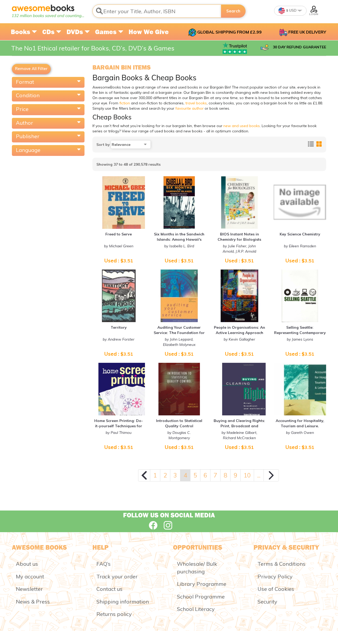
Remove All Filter (31, 68)
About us (27, 563)
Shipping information (122, 601)
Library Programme (201, 584)
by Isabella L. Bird (179, 246)
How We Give (149, 31)
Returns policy (114, 614)
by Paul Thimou (119, 432)
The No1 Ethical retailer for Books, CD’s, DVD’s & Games (92, 48)
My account (30, 576)
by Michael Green (118, 246)
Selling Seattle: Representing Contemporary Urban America (300, 332)
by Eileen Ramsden (300, 246)
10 (247, 475)
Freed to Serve (118, 234)
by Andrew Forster (118, 339)
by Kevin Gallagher (239, 339)
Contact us (109, 589)
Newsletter (29, 589)
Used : (118, 260)
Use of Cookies (275, 589)
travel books (196, 103)
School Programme (201, 596)
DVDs (75, 31)
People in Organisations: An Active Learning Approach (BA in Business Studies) (239, 332)
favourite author (189, 108)
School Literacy (196, 609)
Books (21, 31)
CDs (49, 31)
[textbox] (156, 11)
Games (106, 31)
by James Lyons (300, 339)
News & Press (33, 601)
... (258, 475)
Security (267, 601)
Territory (119, 327)
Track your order (117, 576)
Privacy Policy (275, 576)
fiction (124, 103)
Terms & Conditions (281, 563)
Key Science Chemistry (300, 234)
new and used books (241, 125)
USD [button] (292, 10)
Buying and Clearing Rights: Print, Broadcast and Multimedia (239, 426)
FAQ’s (103, 563)
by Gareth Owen (300, 432)
